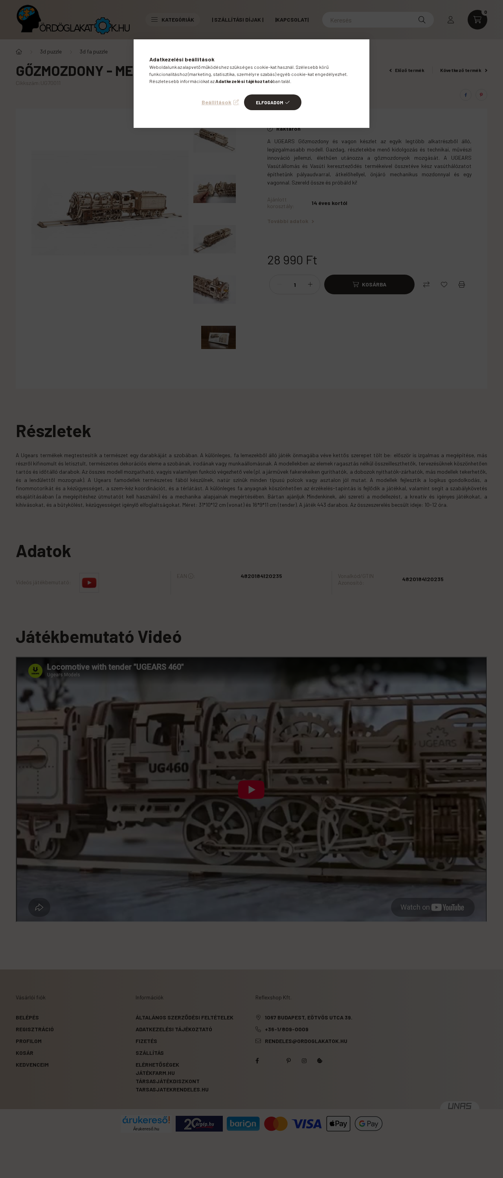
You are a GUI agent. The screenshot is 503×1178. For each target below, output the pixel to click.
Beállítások (216, 102)
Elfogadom (269, 102)
